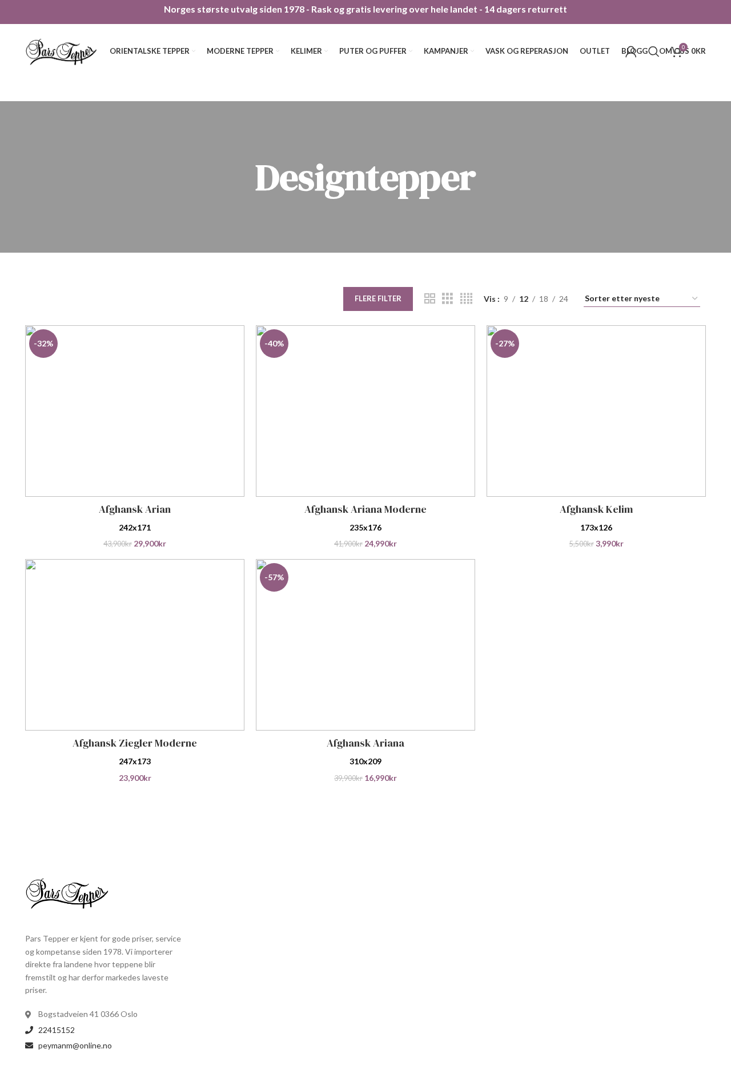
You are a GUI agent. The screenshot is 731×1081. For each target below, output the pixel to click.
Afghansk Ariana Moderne (365, 509)
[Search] (653, 51)
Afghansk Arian (135, 509)
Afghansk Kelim (596, 509)
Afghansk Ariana (365, 743)
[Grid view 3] (447, 299)
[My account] (631, 51)
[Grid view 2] (429, 299)
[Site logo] (61, 50)
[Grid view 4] (466, 299)
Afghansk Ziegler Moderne (135, 743)
